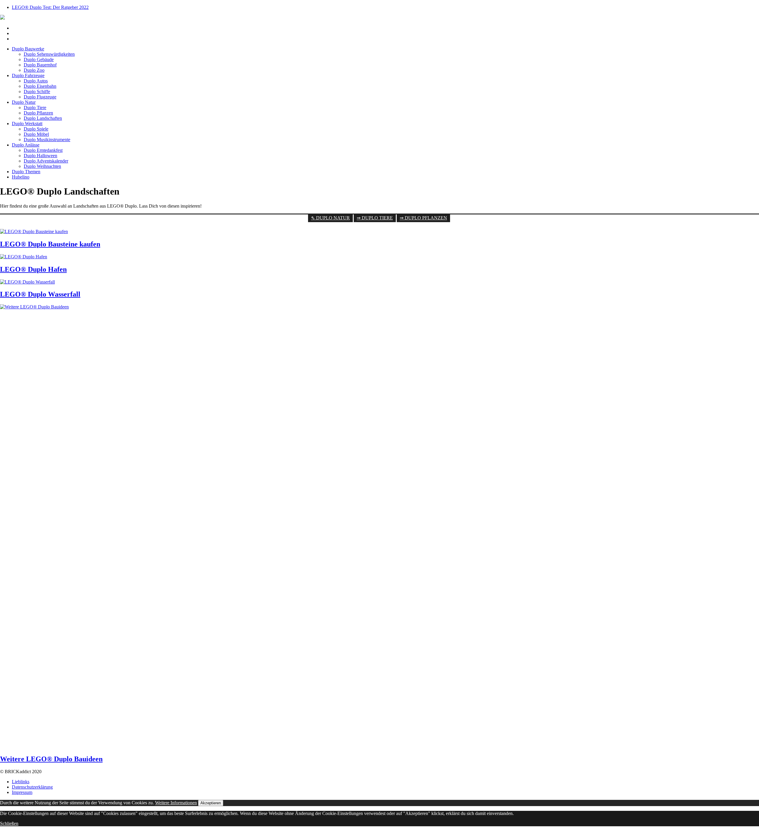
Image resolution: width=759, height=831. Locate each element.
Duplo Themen (26, 171)
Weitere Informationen (176, 802)
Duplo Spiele (36, 128)
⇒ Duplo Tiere (375, 217)
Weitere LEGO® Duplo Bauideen (51, 759)
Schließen (9, 823)
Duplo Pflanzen (38, 112)
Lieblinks (20, 781)
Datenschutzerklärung (32, 786)
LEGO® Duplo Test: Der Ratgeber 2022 (50, 7)
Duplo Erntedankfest (43, 150)
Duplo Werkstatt (27, 123)
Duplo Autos (36, 80)
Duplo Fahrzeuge (28, 75)
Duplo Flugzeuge (40, 96)
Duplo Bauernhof (40, 64)
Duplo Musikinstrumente (47, 139)
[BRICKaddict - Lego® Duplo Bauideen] (2, 17)
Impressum (22, 792)
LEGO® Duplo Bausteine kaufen (50, 244)
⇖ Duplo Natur (330, 217)
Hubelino (20, 176)
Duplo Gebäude (39, 59)
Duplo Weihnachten (42, 166)
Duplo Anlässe (25, 144)
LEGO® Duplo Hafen (33, 269)
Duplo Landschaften (43, 118)
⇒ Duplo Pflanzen (423, 217)
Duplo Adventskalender (46, 160)
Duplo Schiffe (37, 91)
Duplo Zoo (34, 70)
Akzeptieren (210, 803)
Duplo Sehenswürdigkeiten (49, 54)
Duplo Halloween (40, 155)
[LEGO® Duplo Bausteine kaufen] (34, 231)
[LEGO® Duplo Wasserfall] (27, 281)
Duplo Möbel (36, 134)
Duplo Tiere (35, 107)
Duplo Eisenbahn (40, 86)
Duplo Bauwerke (28, 48)
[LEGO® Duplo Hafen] (23, 256)
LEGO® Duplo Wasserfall (40, 294)
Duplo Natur (24, 102)
